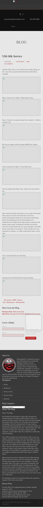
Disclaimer (7, 388)
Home (6, 384)
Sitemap (6, 399)
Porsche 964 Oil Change (10, 497)
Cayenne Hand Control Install (12, 491)
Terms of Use (8, 392)
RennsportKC (20, 302)
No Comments (8, 63)
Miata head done (13, 312)
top (39, 502)
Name (4, 326)
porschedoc (20, 61)
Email (4, 333)
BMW (28, 61)
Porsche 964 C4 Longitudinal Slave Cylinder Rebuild (19, 487)
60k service (8, 300)
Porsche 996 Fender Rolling (11, 495)
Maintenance (10, 302)
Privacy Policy (8, 395)
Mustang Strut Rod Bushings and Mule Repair (21, 314)
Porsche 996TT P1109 (9, 493)
